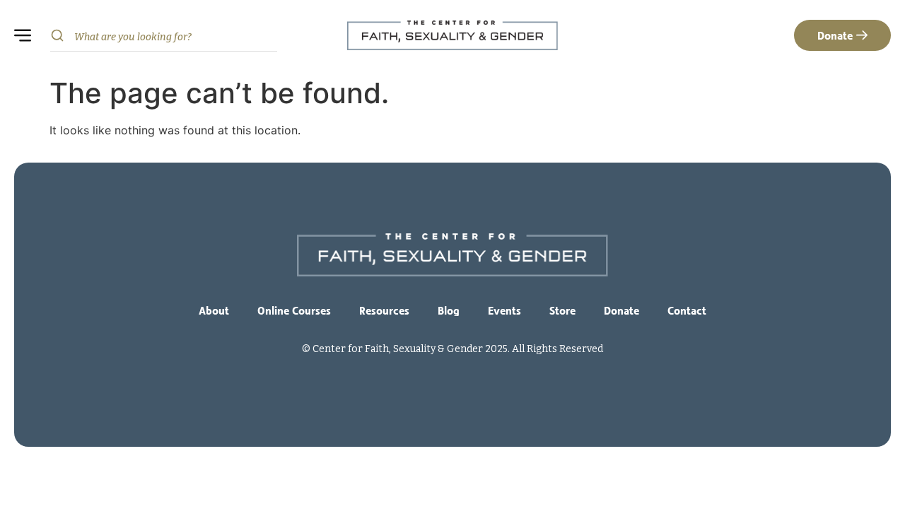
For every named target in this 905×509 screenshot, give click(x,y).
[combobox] (163, 36)
